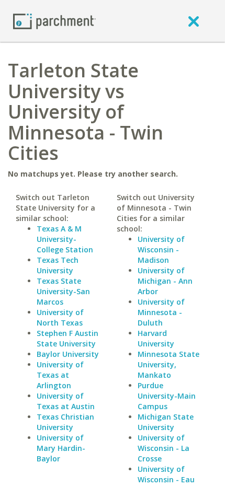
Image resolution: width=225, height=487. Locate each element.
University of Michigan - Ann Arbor (165, 280)
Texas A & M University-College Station (65, 239)
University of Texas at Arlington (60, 375)
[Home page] (54, 21)
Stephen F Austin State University (67, 338)
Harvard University (156, 338)
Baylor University (68, 354)
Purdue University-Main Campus (167, 395)
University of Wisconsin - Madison (161, 249)
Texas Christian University (65, 422)
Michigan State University (166, 422)
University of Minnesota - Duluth (161, 312)
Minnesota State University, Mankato (168, 364)
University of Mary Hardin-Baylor (61, 448)
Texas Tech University (57, 265)
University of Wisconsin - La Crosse (163, 448)
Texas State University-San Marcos (63, 291)
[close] (193, 21)
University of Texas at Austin (66, 401)
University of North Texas (60, 317)
